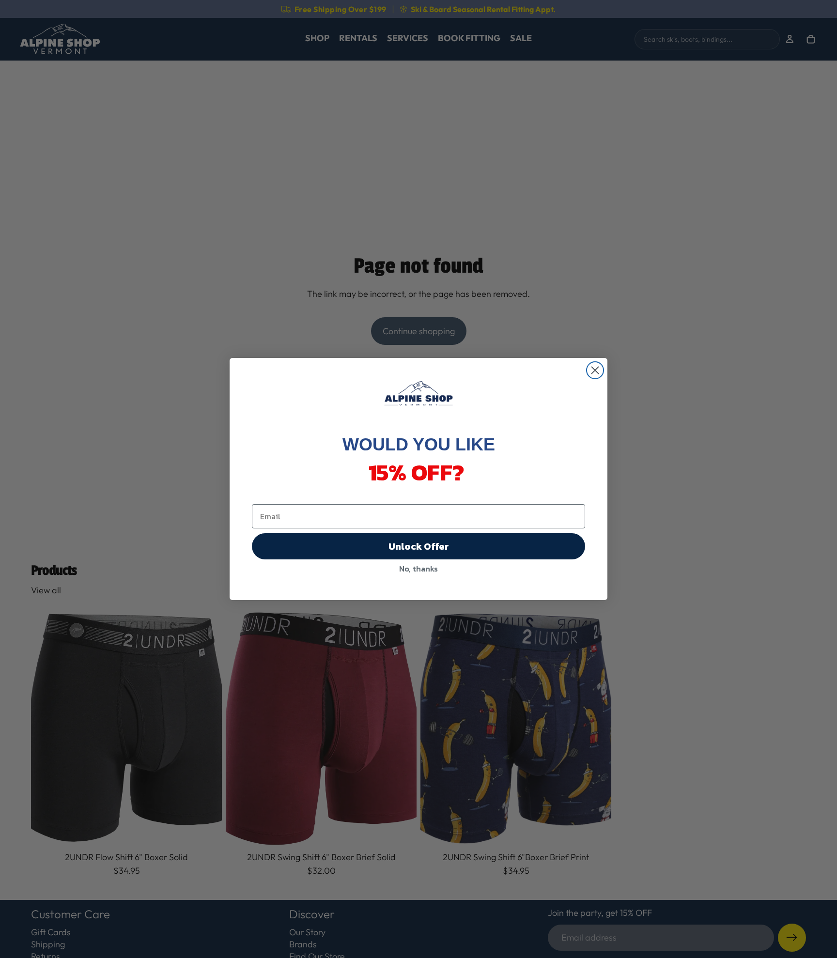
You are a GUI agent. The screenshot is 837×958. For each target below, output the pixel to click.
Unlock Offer (418, 546)
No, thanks (418, 568)
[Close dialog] (595, 370)
